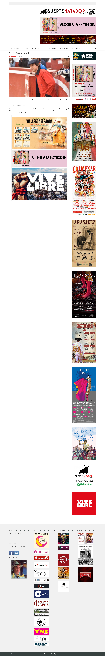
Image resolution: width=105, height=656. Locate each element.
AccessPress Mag (52, 654)
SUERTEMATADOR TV (52, 48)
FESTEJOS (25, 48)
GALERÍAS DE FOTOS (65, 48)
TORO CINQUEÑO (76, 48)
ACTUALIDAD (17, 48)
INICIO (10, 48)
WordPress (41, 654)
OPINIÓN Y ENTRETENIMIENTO (38, 48)
